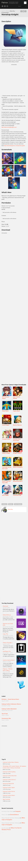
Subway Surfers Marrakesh (9, 709)
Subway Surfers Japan (9, 787)
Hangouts (18, 811)
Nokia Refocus (7, 615)
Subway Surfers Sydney (9, 771)
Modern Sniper (25, 11)
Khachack (5, 606)
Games (11, 504)
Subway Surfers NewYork (9, 775)
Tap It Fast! (5, 713)
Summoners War (6, 718)
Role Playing (18, 504)
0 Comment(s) (5, 12)
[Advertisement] (14, 79)
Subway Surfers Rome (9, 791)
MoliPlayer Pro (7, 651)
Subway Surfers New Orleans (11, 762)
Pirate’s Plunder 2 (7, 642)
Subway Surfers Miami (9, 795)
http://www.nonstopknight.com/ (9, 127)
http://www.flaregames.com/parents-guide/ (14, 145)
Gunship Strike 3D (21, 11)
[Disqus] (14, 535)
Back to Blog (23, 11)
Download (6, 230)
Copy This (5, 634)
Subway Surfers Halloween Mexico (11, 704)
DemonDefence (14, 814)
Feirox (5, 3)
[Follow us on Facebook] (2, 6)
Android (4, 504)
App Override (6, 799)
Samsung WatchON (8, 783)
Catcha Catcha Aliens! (8, 660)
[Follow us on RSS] (5, 6)
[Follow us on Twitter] (7, 6)
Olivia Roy (12, 11)
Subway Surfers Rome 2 (9, 779)
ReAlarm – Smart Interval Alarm (10, 699)
